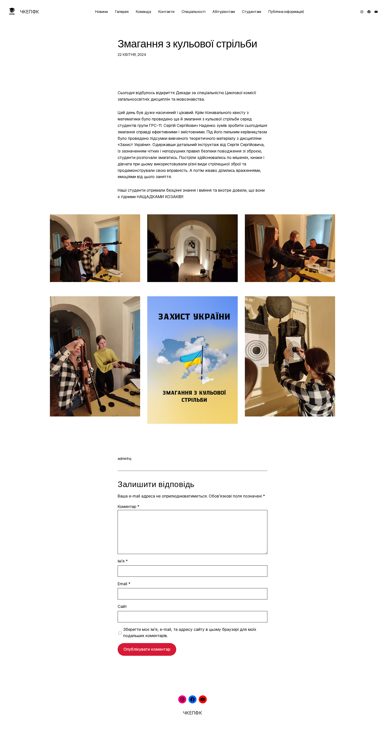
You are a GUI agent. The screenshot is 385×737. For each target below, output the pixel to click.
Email (124, 583)
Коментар (128, 506)
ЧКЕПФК (29, 11)
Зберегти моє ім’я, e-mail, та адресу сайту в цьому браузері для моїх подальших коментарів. (189, 632)
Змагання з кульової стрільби (187, 44)
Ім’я (123, 561)
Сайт (122, 606)
